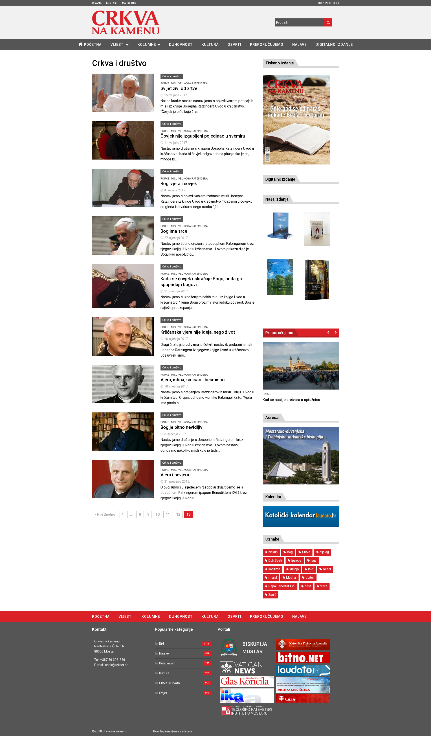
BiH (161, 643)
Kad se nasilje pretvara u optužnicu (291, 400)
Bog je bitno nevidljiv (181, 427)
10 (158, 514)
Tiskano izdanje (279, 63)
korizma (274, 569)
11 (168, 514)
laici (311, 569)
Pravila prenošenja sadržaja (172, 731)
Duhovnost (181, 44)
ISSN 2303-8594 (328, 3)
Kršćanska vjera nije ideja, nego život (198, 332)
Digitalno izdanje (334, 44)
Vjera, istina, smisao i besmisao (193, 379)
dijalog (324, 552)
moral (272, 577)
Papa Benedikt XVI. (281, 586)
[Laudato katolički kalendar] (301, 526)
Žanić (272, 594)
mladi (327, 569)
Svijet (163, 693)
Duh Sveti (275, 560)
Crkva (306, 552)
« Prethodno (105, 514)
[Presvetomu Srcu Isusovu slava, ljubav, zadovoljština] (317, 229)
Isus (314, 560)
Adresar (272, 417)
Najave (299, 44)
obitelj (310, 577)
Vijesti (117, 44)
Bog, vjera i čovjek (179, 183)
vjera (323, 586)
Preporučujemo (266, 44)
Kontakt (112, 3)
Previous (328, 332)
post (308, 586)
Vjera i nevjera (175, 475)
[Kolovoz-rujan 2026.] (296, 119)
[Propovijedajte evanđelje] (280, 226)
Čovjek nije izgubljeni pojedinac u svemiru (203, 136)
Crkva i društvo (171, 76)
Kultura (210, 44)
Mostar (291, 577)
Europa (296, 560)
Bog (290, 552)
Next (335, 332)
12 (178, 514)
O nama (97, 3)
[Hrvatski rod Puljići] (280, 277)
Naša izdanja (276, 199)
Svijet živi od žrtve (179, 88)
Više (123, 97)
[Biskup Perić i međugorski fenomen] (317, 280)
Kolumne (147, 44)
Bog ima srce (174, 231)
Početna (92, 44)
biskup (273, 552)
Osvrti (234, 44)
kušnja (294, 569)
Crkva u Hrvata (169, 683)
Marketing (129, 3)
